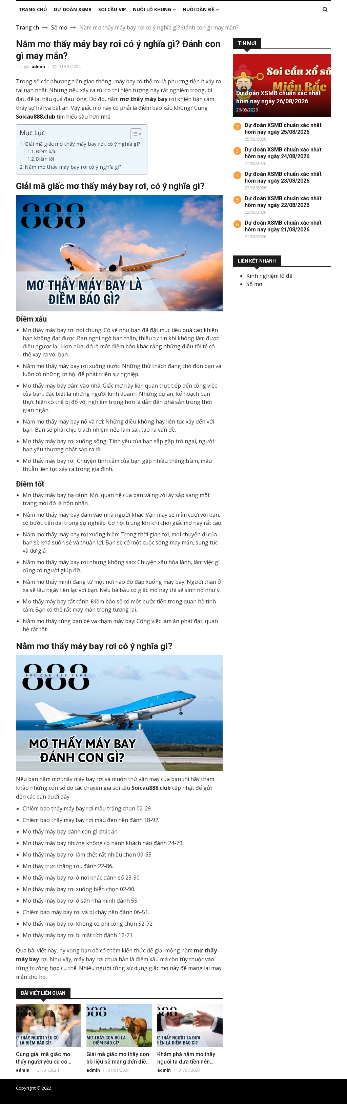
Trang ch (27, 27)
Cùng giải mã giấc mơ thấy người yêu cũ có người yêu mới (43, 1061)
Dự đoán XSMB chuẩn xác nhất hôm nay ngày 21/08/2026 (283, 226)
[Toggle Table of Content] (132, 134)
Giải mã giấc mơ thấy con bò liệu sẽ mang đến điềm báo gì (118, 1061)
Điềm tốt (45, 159)
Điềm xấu (46, 151)
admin (38, 66)
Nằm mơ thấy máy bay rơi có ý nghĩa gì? (73, 166)
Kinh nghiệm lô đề (269, 276)
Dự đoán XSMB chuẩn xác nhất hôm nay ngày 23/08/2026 (283, 177)
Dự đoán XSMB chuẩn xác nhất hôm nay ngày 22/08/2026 (283, 201)
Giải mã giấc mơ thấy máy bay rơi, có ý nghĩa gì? (82, 143)
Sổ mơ (59, 27)
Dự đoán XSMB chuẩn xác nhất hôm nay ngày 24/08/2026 (283, 153)
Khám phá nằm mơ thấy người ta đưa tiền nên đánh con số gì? (186, 1061)
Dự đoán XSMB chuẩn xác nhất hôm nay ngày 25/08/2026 (283, 128)
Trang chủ (206, 1088)
